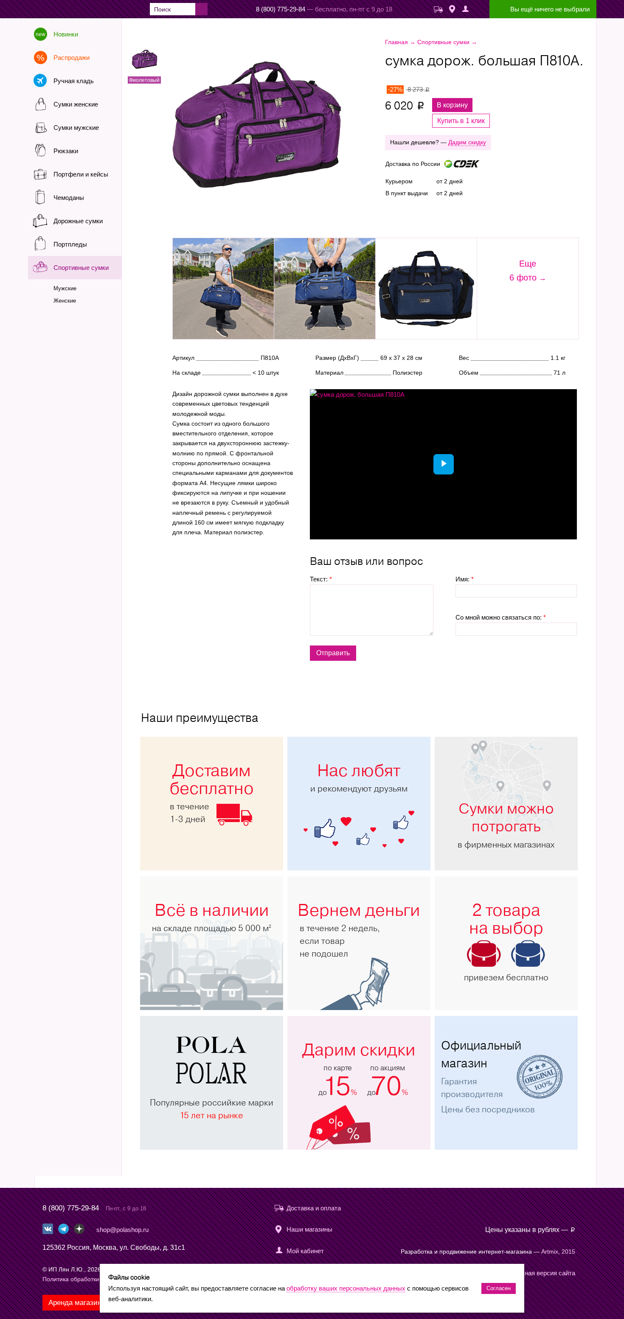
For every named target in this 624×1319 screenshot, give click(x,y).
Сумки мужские (76, 127)
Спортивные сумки (81, 267)
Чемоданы (68, 197)
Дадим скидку (467, 142)
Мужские (64, 288)
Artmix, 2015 (558, 1251)
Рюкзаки (65, 150)
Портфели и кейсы (80, 174)
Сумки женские (75, 104)
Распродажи (71, 57)
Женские (64, 300)
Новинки (65, 34)
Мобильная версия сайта (538, 1273)
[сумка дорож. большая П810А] (282, 126)
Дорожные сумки (78, 221)
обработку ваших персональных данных (346, 1288)
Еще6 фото (523, 270)
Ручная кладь (73, 80)
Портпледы (70, 244)
